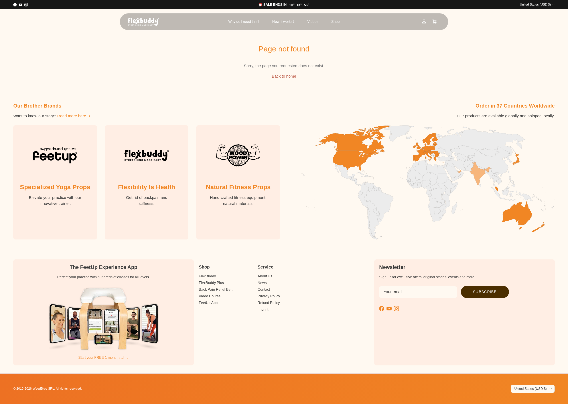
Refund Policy (269, 303)
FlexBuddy (207, 276)
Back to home (284, 76)
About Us (265, 276)
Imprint (263, 309)
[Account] (424, 21)
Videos (312, 22)
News (262, 283)
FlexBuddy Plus (211, 283)
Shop (335, 22)
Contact (264, 289)
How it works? (283, 22)
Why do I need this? (243, 22)
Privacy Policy (269, 296)
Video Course (210, 296)
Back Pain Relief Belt (215, 289)
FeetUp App (208, 303)
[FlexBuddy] (143, 22)
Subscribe (485, 292)
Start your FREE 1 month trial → (103, 357)
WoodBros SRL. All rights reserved (57, 388)
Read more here (71, 116)
